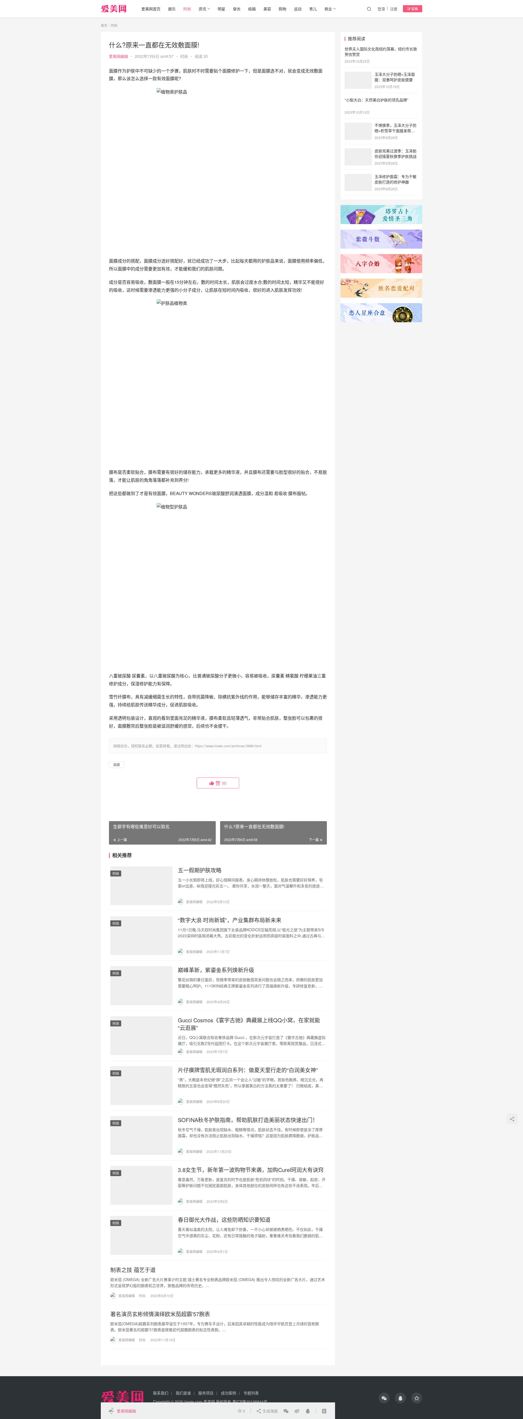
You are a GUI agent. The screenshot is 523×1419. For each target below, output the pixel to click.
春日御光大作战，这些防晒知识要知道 (224, 1220)
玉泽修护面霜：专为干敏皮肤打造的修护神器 (395, 179)
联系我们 (160, 1392)
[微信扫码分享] (286, 1411)
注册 (393, 8)
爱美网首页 (150, 8)
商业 (328, 8)
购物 (282, 8)
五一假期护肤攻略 (199, 870)
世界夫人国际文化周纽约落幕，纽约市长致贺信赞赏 (381, 51)
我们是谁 (183, 1392)
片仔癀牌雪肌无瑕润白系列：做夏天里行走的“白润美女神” (248, 1070)
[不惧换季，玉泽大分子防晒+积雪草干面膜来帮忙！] (358, 125)
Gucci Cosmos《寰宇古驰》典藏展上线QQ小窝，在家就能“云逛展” (249, 1024)
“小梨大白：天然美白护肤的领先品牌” (376, 100)
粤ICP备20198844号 (249, 1401)
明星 (221, 8)
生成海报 (270, 1411)
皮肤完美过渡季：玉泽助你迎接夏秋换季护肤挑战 (395, 153)
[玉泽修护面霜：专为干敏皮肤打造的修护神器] (358, 177)
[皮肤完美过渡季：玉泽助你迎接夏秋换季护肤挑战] (358, 151)
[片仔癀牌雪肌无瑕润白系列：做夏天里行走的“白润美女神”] (141, 1085)
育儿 (313, 8)
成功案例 (228, 1392)
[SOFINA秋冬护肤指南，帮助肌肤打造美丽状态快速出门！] (141, 1135)
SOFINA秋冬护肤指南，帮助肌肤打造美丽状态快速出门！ (248, 1120)
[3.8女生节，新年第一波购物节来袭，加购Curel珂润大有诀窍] (141, 1185)
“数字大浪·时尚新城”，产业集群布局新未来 (229, 920)
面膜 (116, 764)
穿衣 (237, 8)
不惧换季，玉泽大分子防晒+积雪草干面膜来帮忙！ (395, 130)
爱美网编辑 (118, 56)
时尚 (187, 8)
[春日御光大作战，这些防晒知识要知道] (141, 1235)
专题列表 (251, 1392)
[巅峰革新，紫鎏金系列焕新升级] (141, 985)
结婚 (252, 8)
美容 (267, 8)
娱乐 (172, 8)
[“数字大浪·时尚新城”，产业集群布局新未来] (141, 935)
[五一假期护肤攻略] (141, 885)
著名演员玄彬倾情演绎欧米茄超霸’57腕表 (160, 1314)
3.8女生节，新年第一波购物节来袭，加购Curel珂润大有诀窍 (251, 1170)
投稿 (414, 8)
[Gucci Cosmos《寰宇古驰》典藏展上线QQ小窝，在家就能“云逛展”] (141, 1035)
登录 (381, 8)
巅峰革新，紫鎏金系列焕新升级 (216, 970)
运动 (298, 8)
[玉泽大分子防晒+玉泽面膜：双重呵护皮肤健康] (358, 74)
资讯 (202, 8)
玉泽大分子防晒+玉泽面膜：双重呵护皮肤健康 (395, 76)
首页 (104, 25)
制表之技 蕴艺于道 (133, 1270)
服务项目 (206, 1392)
